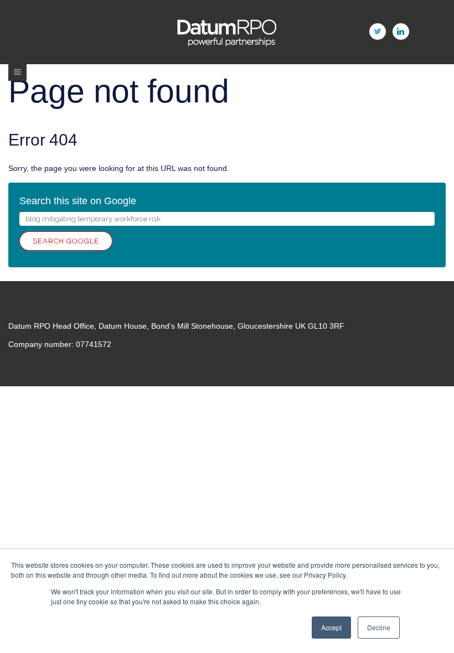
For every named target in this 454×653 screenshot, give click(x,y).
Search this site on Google (77, 200)
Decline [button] (378, 627)
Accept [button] (331, 627)
